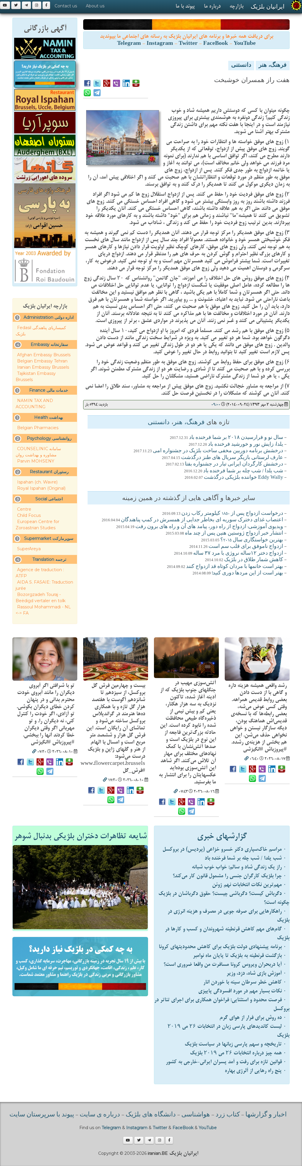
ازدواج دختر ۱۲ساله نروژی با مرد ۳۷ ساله (238, 553)
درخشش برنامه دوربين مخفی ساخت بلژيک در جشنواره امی (218, 451)
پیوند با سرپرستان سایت (41, 1115)
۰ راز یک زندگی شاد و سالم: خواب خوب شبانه (239, 867)
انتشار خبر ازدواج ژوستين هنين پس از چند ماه (234, 533)
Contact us (66, 6)
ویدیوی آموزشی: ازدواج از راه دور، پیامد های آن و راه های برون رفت (209, 527)
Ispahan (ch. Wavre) (37, 482)
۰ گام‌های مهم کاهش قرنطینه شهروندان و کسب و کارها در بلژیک (227, 934)
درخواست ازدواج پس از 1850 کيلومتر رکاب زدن (232, 513)
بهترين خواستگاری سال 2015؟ (251, 540)
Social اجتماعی (49, 499)
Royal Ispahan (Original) (41, 488)
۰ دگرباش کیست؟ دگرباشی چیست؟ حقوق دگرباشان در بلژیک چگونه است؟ (223, 898)
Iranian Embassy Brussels (43, 367)
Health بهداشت (48, 417)
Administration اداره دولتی (49, 317)
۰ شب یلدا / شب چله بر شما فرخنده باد (245, 858)
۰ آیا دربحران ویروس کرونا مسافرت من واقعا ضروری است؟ (224, 964)
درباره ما (212, 6)
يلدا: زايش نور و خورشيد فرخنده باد (245, 444)
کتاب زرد (228, 1115)
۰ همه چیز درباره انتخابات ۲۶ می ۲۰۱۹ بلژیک (238, 1053)
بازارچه (236, 6)
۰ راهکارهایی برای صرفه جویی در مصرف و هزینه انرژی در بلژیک (228, 916)
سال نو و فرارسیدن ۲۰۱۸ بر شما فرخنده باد (236, 438)
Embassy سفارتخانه (49, 344)
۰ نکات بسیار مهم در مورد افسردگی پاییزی (242, 991)
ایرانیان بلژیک (268, 6)
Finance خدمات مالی (48, 390)
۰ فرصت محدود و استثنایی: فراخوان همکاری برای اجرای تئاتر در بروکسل (221, 1004)
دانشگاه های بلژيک (150, 1115)
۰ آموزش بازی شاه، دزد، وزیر (256, 973)
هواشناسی (195, 1115)
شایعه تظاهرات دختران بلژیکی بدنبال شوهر (80, 836)
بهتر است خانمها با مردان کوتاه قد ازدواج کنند (234, 567)
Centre (24, 509)
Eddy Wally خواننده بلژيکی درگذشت (243, 477)
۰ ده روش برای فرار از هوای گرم (252, 1017)
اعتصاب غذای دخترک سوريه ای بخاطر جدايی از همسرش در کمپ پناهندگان (202, 520)
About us (95, 6)
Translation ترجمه (49, 559)
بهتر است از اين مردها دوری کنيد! (247, 573)
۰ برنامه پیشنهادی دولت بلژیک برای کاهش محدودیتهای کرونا (222, 946)
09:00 (215, 404)
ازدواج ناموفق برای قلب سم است (246, 547)
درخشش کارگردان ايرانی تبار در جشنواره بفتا (234, 464)
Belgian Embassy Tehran (42, 361)
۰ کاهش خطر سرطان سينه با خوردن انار (244, 982)
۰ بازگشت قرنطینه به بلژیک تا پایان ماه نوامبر (239, 955)
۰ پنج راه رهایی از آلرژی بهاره (255, 1070)
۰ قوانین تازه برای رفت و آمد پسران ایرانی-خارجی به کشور (226, 1062)
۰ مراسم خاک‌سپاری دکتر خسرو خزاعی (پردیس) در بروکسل (224, 849)
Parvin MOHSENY (35, 461)
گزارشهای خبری (222, 836)
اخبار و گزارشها (266, 1115)
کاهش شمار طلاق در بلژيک (253, 560)
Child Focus (29, 515)
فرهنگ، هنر (273, 65)
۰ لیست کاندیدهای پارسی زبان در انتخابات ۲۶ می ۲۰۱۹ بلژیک (228, 1031)
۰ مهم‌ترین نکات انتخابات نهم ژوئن (249, 884)
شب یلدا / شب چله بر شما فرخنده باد (243, 471)
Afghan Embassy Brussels (43, 354)
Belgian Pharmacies (37, 427)
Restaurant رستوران (49, 471)
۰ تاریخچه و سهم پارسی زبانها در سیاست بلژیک (235, 1044)
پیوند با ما (185, 6)
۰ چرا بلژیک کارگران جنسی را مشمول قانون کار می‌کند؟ (229, 876)
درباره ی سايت (100, 1115)
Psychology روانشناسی (49, 438)
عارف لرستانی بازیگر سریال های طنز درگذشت (232, 458)
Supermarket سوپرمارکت (48, 538)
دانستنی (241, 65)
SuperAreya (29, 548)
